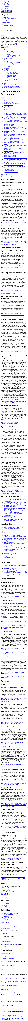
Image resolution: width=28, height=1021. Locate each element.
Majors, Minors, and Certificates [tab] (12, 103)
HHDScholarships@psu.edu (11, 823)
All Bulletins (7, 14)
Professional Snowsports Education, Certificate (15, 158)
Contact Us (5, 922)
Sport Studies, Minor (9, 169)
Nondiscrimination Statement (11, 913)
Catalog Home (7, 4)
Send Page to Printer (6, 953)
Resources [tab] (6, 106)
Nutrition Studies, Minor (10, 153)
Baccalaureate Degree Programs (15, 62)
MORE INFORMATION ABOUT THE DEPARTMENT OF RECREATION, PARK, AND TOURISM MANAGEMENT (14, 492)
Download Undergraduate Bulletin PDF (10, 1014)
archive (18, 44)
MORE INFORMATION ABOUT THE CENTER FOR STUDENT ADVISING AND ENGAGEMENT (13, 700)
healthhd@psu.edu (5, 894)
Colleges (6, 69)
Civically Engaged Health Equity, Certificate (15, 117)
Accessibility (7, 916)
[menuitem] (15, 14)
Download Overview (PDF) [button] (7, 965)
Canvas (5, 906)
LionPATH (6, 904)
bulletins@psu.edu (5, 941)
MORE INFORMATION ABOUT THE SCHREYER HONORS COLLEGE (11, 858)
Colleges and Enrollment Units (11, 86)
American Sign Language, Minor (12, 111)
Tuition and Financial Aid (13, 79)
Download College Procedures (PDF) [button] (10, 985)
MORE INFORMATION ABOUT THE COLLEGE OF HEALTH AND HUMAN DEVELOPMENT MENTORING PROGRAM (14, 805)
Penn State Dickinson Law (10, 18)
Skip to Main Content (9, 2)
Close (5, 1019)
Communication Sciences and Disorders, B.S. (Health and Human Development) (15, 119)
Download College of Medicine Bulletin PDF (12, 1018)
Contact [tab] (6, 109)
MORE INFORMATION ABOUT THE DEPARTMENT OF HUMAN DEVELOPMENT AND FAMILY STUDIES (13, 401)
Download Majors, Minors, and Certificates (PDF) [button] (13, 978)
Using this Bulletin (11, 72)
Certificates (9, 66)
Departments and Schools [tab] (10, 102)
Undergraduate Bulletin (9, 84)
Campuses (6, 68)
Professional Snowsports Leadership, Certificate (15, 159)
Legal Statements (8, 917)
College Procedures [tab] (8, 105)
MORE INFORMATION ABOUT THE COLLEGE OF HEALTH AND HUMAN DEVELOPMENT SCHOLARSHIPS (14, 828)
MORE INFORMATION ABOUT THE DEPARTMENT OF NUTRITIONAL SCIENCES (13, 458)
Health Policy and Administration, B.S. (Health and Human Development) (15, 129)
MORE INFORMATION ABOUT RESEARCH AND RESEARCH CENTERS (13, 743)
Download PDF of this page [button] (7, 958)
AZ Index (6, 3)
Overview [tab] (6, 100)
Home (5, 50)
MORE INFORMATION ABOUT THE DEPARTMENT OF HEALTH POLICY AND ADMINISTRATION (12, 315)
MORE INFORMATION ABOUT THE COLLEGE (14, 222)
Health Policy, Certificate (10, 132)
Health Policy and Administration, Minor (14, 131)
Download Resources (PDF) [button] (8, 992)
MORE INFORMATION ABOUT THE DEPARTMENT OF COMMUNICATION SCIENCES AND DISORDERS (11, 292)
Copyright (6, 919)
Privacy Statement (8, 914)
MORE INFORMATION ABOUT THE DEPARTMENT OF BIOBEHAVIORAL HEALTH (14, 268)
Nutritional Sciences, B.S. (10, 155)
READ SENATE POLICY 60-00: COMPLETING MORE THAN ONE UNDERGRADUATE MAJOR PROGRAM (14, 627)
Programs (6, 61)
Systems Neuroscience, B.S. (11, 172)
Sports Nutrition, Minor (9, 170)
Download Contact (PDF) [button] (7, 1005)
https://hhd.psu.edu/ (5, 897)
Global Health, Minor (9, 125)
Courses (6, 59)
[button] (4, 174)
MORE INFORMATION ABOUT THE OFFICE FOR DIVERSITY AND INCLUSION (13, 723)
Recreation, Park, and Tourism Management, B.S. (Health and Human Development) (15, 164)
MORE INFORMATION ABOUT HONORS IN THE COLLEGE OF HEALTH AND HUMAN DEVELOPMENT (13, 878)
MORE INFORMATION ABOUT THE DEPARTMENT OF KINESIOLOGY (11, 423)
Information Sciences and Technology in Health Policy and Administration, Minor (15, 146)
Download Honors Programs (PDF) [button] (9, 998)
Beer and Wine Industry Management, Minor (15, 113)
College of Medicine (9, 20)
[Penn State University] (5, 8)
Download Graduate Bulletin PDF (9, 1015)
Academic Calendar (8, 58)
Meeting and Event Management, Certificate (14, 152)
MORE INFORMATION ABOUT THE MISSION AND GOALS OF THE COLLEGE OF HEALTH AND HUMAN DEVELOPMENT (13, 243)
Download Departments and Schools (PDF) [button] (11, 972)
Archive (6, 80)
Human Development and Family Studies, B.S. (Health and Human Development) (15, 140)
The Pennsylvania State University (9, 944)
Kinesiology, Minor (8, 151)
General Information (9, 71)
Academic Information (12, 73)
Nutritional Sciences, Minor (10, 156)
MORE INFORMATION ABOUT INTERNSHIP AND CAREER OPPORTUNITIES (13, 784)
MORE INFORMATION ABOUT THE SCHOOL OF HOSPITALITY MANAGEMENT (13, 352)
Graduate (6, 17)
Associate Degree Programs (13, 64)
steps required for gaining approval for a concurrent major (13, 614)
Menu (2, 98)
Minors (8, 65)
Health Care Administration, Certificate (13, 127)
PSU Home (6, 6)
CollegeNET (7, 905)
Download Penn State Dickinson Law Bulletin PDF (13, 1017)
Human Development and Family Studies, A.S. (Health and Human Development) (15, 137)
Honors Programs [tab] (8, 107)
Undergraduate (7, 15)
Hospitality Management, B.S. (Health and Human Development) (14, 135)
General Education (11, 75)
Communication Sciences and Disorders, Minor (15, 121)
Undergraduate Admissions (13, 78)
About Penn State (11, 76)
